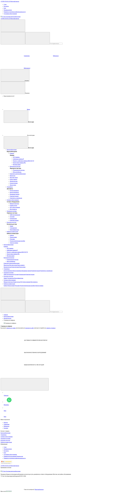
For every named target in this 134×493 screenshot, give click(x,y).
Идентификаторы (14, 229)
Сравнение (6, 424)
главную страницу (51, 328)
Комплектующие (14, 196)
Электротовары (14, 242)
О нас (5, 4)
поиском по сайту (29, 328)
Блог (5, 8)
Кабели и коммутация (12, 231)
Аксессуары (13, 185)
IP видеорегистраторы (19, 170)
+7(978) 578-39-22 (5, 1)
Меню (28, 109)
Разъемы (12, 239)
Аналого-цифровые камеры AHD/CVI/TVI (23, 160)
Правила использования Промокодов (13, 456)
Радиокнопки (13, 218)
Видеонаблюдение (12, 149)
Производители (8, 10)
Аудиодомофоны (14, 190)
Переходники (13, 237)
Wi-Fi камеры (16, 157)
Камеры (12, 153)
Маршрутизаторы (14, 203)
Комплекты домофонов (16, 198)
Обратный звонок (14, 1)
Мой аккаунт (27, 68)
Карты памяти (13, 179)
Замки (11, 226)
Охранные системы (12, 211)
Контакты (6, 6)
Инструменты (13, 209)
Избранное (6, 426)
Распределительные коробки (17, 241)
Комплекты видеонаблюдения (18, 173)
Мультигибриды (17, 172)
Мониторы (12, 175)
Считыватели (13, 228)
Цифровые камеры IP (18, 159)
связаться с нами (11, 328)
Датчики (12, 216)
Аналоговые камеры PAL (19, 162)
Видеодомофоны (14, 192)
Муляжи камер (17, 164)
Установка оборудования (10, 13)
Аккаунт (6, 422)
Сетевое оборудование (13, 200)
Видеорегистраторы (15, 166)
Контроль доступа (11, 222)
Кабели (12, 235)
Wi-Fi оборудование (15, 207)
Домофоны (10, 187)
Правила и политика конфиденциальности (15, 12)
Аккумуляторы (13, 181)
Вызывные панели (14, 194)
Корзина (27, 80)
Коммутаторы (13, 205)
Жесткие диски (14, 177)
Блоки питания (14, 183)
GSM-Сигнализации (15, 214)
